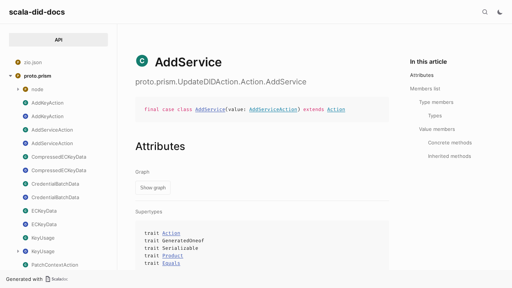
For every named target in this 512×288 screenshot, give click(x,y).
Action (336, 109)
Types (435, 115)
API (59, 40)
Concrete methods (450, 143)
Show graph (153, 187)
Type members (436, 102)
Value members (437, 129)
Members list (425, 89)
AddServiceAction (273, 109)
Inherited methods (449, 156)
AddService (210, 109)
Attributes (422, 75)
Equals (171, 263)
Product (172, 255)
